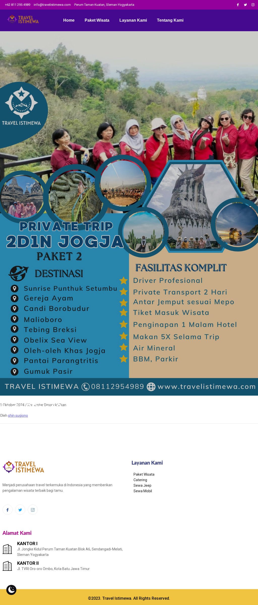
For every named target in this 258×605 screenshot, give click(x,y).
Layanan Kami (133, 20)
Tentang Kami (170, 20)
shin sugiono (18, 415)
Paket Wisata (97, 20)
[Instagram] (253, 5)
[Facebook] (238, 5)
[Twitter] (245, 5)
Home (69, 20)
